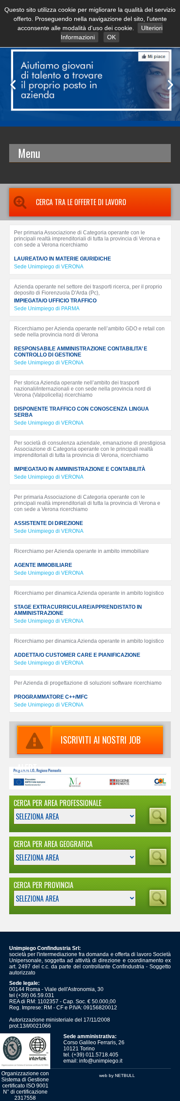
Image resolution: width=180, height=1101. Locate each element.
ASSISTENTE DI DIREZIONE (48, 523)
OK (111, 37)
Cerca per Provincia (43, 885)
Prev (11, 84)
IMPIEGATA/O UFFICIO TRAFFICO (55, 301)
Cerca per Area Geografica (53, 844)
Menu (29, 152)
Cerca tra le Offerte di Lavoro (81, 202)
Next (169, 84)
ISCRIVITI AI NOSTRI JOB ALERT (79, 743)
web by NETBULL (117, 1075)
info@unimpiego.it (100, 1061)
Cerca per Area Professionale (57, 803)
